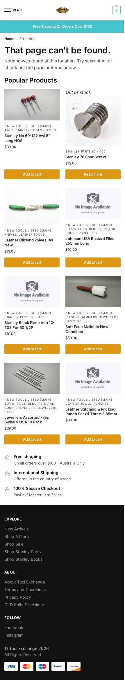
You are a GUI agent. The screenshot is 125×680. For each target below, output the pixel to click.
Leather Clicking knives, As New (28, 242)
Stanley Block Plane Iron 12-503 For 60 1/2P (29, 325)
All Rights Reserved (22, 654)
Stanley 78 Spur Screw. (86, 157)
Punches (101, 403)
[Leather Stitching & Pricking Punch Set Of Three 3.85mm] (93, 378)
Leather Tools (31, 234)
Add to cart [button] (32, 174)
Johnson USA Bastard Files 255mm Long (89, 241)
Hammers (89, 317)
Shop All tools (17, 536)
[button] (116, 10)
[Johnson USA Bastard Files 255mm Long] (93, 203)
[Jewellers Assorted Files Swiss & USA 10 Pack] (32, 378)
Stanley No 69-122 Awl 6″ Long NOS (27, 138)
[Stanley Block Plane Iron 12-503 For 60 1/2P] (32, 291)
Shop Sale (14, 543)
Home (9, 38)
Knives (10, 234)
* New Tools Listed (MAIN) (27, 126)
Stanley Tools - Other (35, 130)
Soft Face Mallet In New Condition (86, 329)
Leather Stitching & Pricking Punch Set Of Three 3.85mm (91, 411)
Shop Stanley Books (23, 559)
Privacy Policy (17, 597)
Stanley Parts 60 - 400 (85, 151)
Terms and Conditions (25, 589)
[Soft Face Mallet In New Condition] (93, 291)
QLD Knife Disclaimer (24, 604)
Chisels (72, 317)
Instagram (14, 634)
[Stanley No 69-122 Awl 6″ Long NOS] (32, 104)
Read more (93, 174)
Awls (8, 130)
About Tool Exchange (24, 581)
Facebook (13, 627)
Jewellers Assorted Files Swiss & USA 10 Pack (26, 420)
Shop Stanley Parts (22, 551)
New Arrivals (16, 528)
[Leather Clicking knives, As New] (32, 206)
